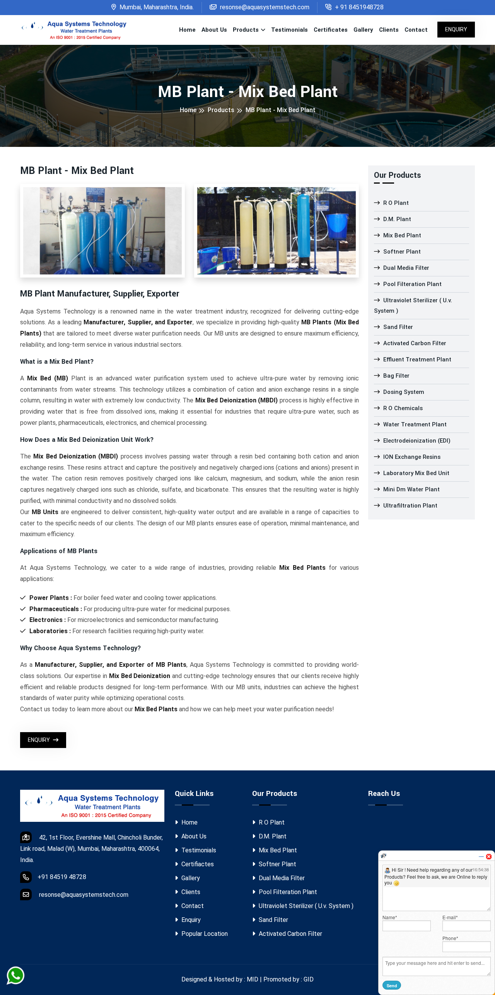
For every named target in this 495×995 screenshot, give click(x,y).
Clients (389, 29)
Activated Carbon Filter (414, 343)
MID (252, 979)
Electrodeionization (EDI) (416, 440)
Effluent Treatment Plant (416, 359)
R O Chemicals (402, 408)
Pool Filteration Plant (412, 284)
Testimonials (289, 29)
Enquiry (456, 29)
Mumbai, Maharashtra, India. (156, 7)
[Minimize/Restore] (481, 856)
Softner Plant (401, 251)
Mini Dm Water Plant (411, 489)
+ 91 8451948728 (358, 7)
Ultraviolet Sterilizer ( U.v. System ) (413, 305)
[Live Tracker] (384, 856)
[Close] (489, 856)
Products (246, 29)
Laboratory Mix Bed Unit (415, 473)
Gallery (363, 29)
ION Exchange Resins (411, 456)
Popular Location (204, 933)
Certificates (331, 29)
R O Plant (395, 202)
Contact (416, 29)
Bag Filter (396, 375)
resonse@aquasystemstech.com (263, 7)
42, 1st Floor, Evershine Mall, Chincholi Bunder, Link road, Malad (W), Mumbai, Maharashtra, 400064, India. (91, 849)
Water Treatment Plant (414, 424)
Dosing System (403, 391)
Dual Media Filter (405, 267)
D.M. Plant (396, 219)
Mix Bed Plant (401, 235)
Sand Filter (397, 327)
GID (309, 979)
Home (187, 29)
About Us (214, 29)
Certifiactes (197, 864)
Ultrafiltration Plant (409, 505)
